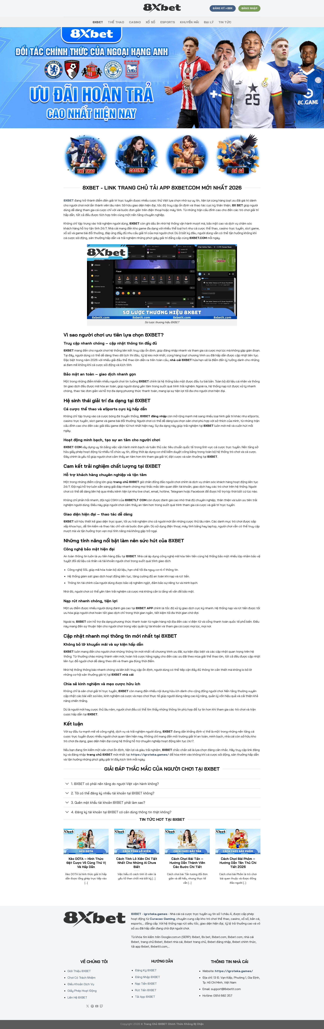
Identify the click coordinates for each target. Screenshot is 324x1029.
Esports (167, 22)
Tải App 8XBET (145, 996)
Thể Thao (116, 22)
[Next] (261, 861)
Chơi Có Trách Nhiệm (81, 977)
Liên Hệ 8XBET (77, 997)
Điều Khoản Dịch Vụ (81, 984)
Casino (135, 22)
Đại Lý (209, 22)
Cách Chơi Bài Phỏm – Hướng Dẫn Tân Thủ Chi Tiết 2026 (238, 863)
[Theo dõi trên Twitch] (101, 1006)
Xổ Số (150, 22)
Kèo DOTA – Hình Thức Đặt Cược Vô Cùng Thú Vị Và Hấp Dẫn (86, 863)
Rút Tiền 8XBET (145, 990)
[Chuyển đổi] (67, 784)
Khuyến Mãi (189, 22)
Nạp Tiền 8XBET (146, 983)
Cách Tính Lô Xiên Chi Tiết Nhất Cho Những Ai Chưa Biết (136, 863)
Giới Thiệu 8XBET (79, 971)
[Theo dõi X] (87, 1006)
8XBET (98, 22)
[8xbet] (162, 8)
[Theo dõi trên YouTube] (96, 1006)
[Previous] (63, 861)
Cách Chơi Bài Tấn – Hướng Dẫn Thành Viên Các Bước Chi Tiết (187, 863)
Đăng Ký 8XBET (146, 970)
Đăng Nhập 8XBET (147, 977)
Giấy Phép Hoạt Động (82, 990)
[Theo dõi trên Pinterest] (92, 1006)
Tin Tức (224, 22)
